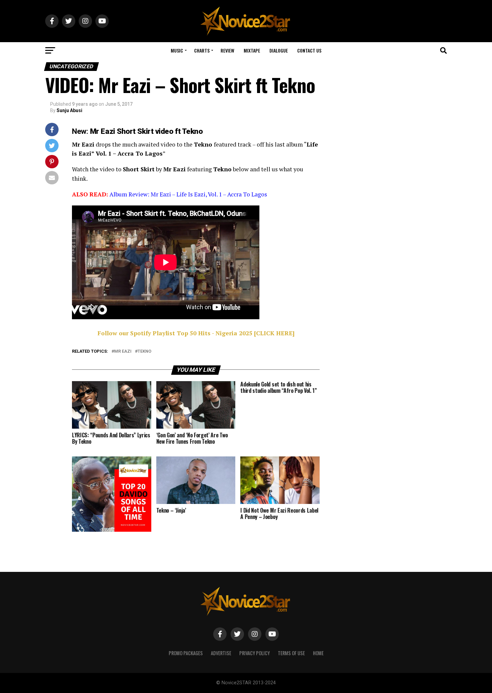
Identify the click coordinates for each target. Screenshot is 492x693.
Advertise (221, 653)
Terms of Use (291, 653)
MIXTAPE (252, 50)
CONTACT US (309, 50)
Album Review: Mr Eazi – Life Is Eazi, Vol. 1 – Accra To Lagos (188, 194)
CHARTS (202, 50)
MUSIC (177, 50)
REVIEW (227, 50)
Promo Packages (186, 653)
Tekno (144, 351)
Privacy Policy (254, 653)
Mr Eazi (123, 351)
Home (318, 653)
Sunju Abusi (69, 110)
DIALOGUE (278, 50)
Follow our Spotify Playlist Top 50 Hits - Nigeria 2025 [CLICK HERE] (196, 333)
